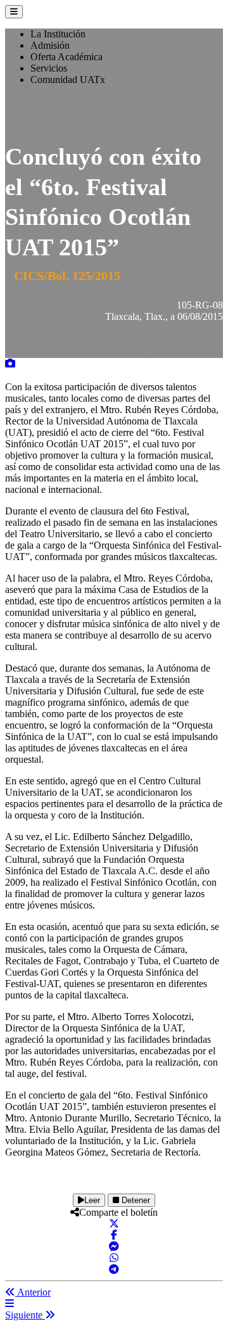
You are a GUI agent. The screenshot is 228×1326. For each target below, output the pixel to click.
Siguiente (25, 1315)
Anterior (33, 1292)
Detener (134, 1200)
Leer (92, 1200)
